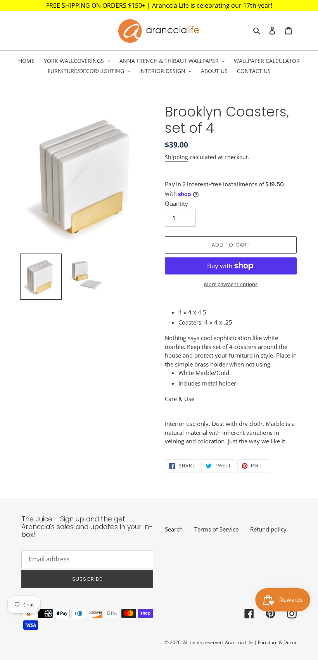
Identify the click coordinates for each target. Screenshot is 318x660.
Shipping (176, 157)
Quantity (176, 203)
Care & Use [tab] (179, 399)
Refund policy (268, 529)
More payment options (231, 284)
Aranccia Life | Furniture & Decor (261, 642)
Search (174, 529)
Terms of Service (216, 529)
